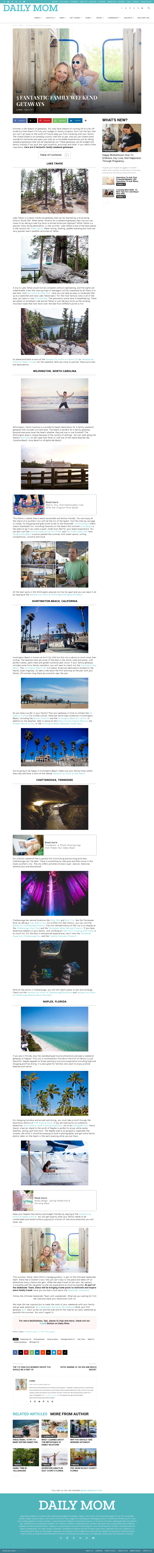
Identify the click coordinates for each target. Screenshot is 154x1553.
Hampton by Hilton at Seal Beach (69, 773)
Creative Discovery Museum (63, 936)
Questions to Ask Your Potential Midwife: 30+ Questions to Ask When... (127, 179)
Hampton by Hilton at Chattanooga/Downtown (49, 992)
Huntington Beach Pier (35, 668)
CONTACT (136, 2)
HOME (87, 18)
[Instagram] (8, 1)
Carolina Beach (82, 523)
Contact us (147, 1551)
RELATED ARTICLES (30, 1414)
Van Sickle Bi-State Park (39, 293)
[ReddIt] (42, 1352)
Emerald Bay (41, 298)
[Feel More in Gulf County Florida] (83, 1457)
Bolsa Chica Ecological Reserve (73, 721)
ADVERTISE (92, 2)
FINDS (62, 18)
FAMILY (37, 18)
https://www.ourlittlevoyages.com (39, 1384)
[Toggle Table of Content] (65, 155)
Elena (20, 110)
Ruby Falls (55, 920)
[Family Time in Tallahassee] (26, 1457)
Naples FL (91, 1339)
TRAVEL (99, 18)
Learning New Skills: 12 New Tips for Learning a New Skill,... (127, 192)
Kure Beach (86, 526)
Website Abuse (135, 1551)
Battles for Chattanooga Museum (29, 925)
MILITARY (55, 2)
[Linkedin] (37, 1352)
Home (15, 25)
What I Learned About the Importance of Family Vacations (53, 1442)
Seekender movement (78, 1290)
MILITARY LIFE (143, 18)
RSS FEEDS (121, 2)
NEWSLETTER (112, 2)
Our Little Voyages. (50, 1395)
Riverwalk (25, 437)
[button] (149, 8)
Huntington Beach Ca (68, 1339)
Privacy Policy (110, 1551)
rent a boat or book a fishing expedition (43, 1125)
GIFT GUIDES (64, 2)
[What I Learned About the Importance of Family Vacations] (55, 1429)
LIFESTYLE (50, 18)
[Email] (48, 1352)
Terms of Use (123, 1551)
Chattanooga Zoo (32, 936)
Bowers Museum (41, 718)
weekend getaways (20, 1342)
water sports (36, 228)
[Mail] (40, 1401)
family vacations (52, 1339)
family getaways (39, 1339)
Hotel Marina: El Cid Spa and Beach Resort (78, 1368)
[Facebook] (4, 1)
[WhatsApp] (31, 1352)
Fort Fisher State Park (77, 531)
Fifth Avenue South (43, 1123)
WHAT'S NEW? (115, 120)
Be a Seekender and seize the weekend (55, 1307)
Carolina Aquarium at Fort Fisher (46, 531)
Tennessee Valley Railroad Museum (65, 928)
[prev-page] (14, 1475)
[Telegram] (53, 1352)
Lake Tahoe (81, 1339)
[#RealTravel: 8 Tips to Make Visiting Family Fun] (26, 1429)
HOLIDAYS (128, 18)
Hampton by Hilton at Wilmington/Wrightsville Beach (56, 594)
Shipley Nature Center (23, 723)
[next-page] (107, 202)
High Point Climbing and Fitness (78, 930)
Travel (43, 1323)
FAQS (128, 2)
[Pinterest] (12, 1)
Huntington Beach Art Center (72, 718)
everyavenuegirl (31, 1332)
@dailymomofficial (91, 1490)
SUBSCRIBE (101, 2)
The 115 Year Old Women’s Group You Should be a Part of (32, 1368)
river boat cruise (38, 923)
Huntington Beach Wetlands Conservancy (62, 723)
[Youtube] (24, 1)
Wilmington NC (34, 1342)
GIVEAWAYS (74, 2)
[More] (85, 120)
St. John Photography (46, 1332)
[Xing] (53, 1401)
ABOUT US (83, 2)
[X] (20, 1)
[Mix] (59, 1352)
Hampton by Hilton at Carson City (62, 359)
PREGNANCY (110, 150)
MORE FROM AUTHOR (69, 1414)
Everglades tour (80, 1125)
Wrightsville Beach (22, 534)
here (24, 1309)
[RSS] (16, 1)
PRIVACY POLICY (146, 2)
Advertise (99, 1551)
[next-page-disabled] (18, 1475)
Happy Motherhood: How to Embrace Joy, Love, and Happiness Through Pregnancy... (121, 158)
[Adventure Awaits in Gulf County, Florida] (55, 1457)
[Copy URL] (65, 1352)
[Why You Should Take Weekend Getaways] (83, 1429)
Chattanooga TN (25, 1339)
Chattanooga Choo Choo (28, 928)
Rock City (69, 920)
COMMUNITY (113, 18)
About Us (89, 1551)
